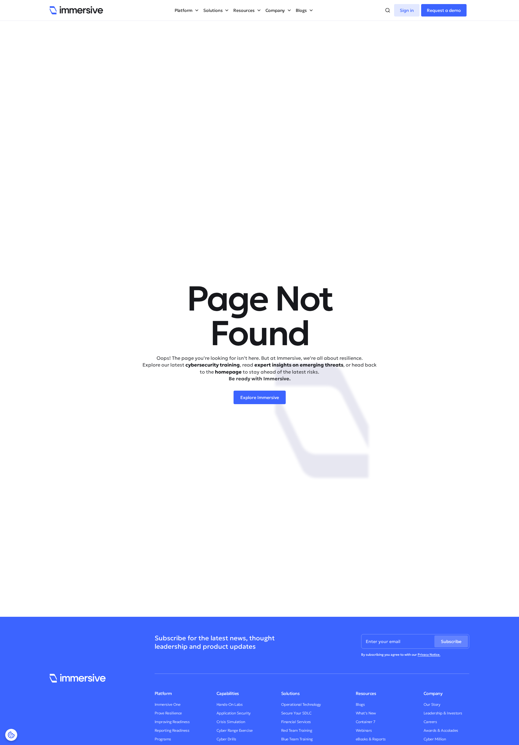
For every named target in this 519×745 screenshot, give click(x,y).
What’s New (366, 713)
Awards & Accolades (441, 730)
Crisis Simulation (231, 721)
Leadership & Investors (443, 713)
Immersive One (168, 704)
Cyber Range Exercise (235, 730)
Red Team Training (296, 730)
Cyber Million (435, 739)
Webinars (364, 730)
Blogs (360, 704)
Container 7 (365, 721)
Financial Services (296, 721)
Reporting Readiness (172, 730)
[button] (186, 10)
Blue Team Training (297, 739)
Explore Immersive (259, 397)
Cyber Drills (226, 739)
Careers (430, 721)
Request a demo (444, 10)
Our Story (432, 704)
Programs (163, 739)
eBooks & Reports (371, 739)
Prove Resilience (168, 713)
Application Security (234, 713)
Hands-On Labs (230, 704)
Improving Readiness (172, 721)
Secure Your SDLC (296, 713)
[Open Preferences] (11, 735)
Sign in (407, 10)
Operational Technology (301, 704)
